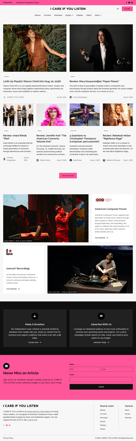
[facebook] (126, 2)
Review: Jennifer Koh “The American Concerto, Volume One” (51, 138)
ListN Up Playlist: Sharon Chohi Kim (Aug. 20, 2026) (32, 81)
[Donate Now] (34, 328)
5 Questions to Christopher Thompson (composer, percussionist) (84, 138)
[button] (127, 8)
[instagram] (129, 2)
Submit (101, 387)
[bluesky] (132, 2)
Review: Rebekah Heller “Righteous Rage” (117, 137)
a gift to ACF (32, 420)
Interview (73, 131)
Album (72, 76)
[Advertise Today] (101, 328)
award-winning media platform (39, 412)
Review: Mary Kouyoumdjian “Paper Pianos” (94, 81)
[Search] (117, 8)
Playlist (6, 76)
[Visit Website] (112, 218)
